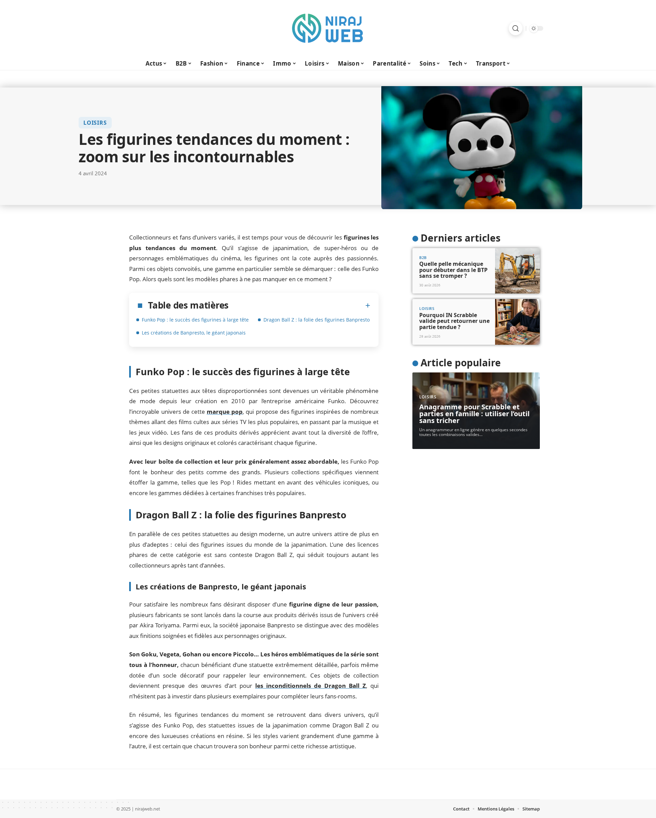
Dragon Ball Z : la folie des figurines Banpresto (316, 319)
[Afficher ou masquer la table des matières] (299, 305)
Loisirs (95, 122)
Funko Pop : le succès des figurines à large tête (195, 319)
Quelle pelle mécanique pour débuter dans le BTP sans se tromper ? (453, 270)
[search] (515, 28)
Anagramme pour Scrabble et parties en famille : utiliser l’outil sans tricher (474, 413)
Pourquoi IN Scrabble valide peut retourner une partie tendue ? (454, 321)
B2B (423, 257)
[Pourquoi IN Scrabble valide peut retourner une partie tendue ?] (517, 322)
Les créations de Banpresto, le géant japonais (194, 332)
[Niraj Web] (328, 28)
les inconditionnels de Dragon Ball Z (310, 686)
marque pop (225, 411)
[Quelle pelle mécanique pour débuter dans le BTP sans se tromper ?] (517, 271)
